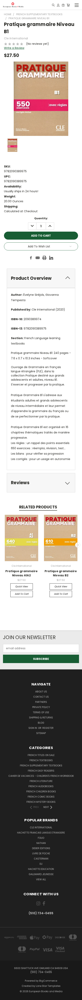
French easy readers (41, 770)
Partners (41, 702)
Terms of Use (41, 712)
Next (77, 545)
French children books (41, 791)
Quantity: (41, 218)
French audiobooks (41, 786)
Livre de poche (41, 853)
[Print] (44, 258)
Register (48, 728)
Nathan (41, 843)
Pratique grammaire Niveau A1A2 (21, 573)
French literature (41, 781)
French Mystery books (41, 802)
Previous (4, 545)
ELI (41, 864)
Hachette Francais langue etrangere (41, 832)
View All (41, 879)
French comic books (41, 796)
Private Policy (41, 707)
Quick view (21, 586)
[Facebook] (31, 258)
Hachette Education (41, 869)
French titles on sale (41, 755)
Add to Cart (21, 594)
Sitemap (41, 733)
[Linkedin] (51, 258)
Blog (41, 722)
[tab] (41, 278)
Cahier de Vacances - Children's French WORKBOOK (41, 776)
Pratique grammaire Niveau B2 (61, 573)
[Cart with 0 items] (68, 5)
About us (41, 691)
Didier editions (41, 848)
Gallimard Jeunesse (41, 874)
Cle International (41, 827)
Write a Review (14, 48)
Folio (41, 838)
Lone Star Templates (48, 986)
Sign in (33, 728)
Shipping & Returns (41, 717)
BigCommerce (48, 980)
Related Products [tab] (38, 507)
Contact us (41, 696)
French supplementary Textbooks (41, 765)
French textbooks (41, 760)
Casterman (41, 858)
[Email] (38, 258)
